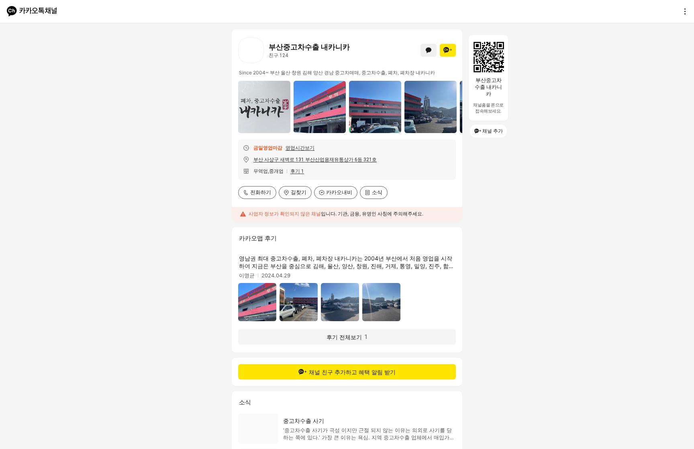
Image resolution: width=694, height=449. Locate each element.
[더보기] (683, 11)
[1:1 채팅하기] (428, 50)
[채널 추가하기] (448, 50)
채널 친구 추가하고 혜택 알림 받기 (352, 372)
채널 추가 (492, 131)
